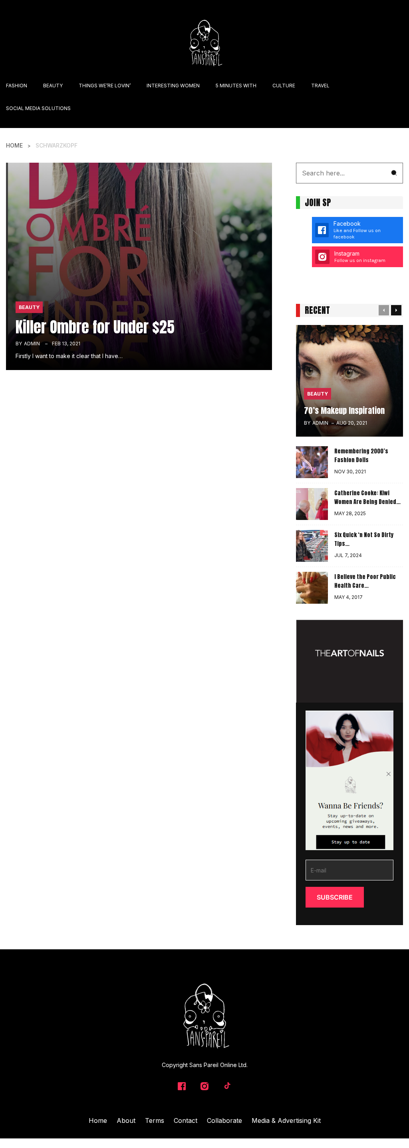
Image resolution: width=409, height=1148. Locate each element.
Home (14, 145)
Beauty (29, 307)
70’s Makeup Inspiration (344, 410)
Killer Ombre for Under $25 (95, 327)
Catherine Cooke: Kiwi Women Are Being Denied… (367, 497)
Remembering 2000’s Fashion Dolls (361, 456)
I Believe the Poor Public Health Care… (365, 581)
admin (32, 344)
